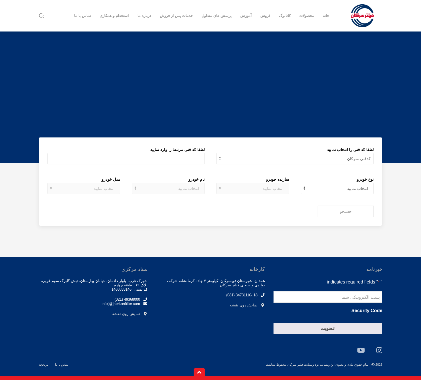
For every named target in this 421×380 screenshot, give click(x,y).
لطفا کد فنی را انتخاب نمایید (350, 149)
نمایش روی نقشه (243, 305)
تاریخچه (43, 364)
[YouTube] (361, 350)
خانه (326, 15)
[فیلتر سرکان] (362, 15)
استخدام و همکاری (114, 15)
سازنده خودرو (277, 179)
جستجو (346, 211)
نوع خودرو (365, 179)
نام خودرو (196, 179)
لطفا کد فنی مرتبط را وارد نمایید (177, 149)
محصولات (306, 15)
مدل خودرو (111, 179)
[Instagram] (379, 350)
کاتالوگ (285, 15)
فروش (265, 15)
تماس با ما (82, 15)
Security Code (366, 310)
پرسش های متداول (217, 15)
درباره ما (144, 15)
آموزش (246, 15)
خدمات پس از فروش (176, 15)
